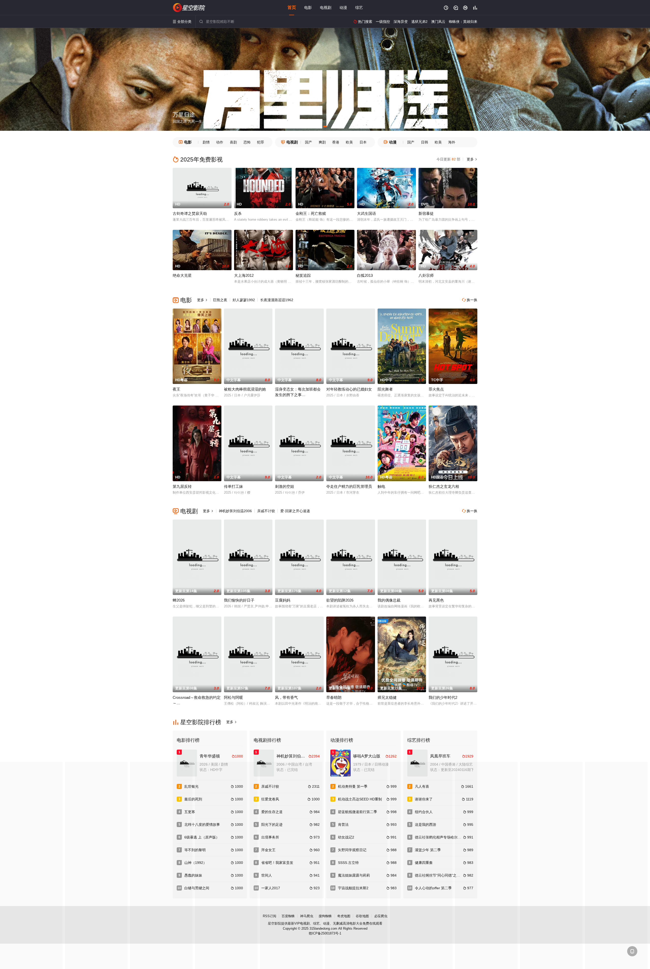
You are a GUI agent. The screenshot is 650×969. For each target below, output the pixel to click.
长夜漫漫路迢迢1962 (276, 300)
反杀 (238, 213)
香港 (335, 142)
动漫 (343, 7)
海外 (451, 142)
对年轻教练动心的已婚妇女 (349, 389)
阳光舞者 (385, 389)
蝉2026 (179, 600)
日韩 (424, 142)
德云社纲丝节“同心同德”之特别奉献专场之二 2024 (454, 875)
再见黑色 (436, 600)
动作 (219, 142)
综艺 (359, 7)
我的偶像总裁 (389, 600)
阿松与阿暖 (233, 697)
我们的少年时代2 (443, 697)
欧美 (349, 142)
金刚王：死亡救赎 (311, 213)
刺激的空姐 (284, 486)
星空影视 (189, 7)
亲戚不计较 (266, 511)
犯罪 (260, 142)
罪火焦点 (436, 389)
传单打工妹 (233, 486)
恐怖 (247, 142)
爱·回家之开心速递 (295, 511)
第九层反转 (182, 486)
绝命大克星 (182, 275)
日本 (363, 142)
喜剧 (233, 142)
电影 (308, 7)
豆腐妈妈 (282, 600)
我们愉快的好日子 (239, 600)
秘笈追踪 (303, 275)
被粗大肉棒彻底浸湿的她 (245, 389)
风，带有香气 (286, 697)
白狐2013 (365, 275)
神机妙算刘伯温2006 (235, 511)
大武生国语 (366, 213)
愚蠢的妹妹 (193, 875)
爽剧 (322, 142)
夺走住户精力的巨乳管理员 (349, 486)
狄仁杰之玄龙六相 (444, 486)
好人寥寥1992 (244, 300)
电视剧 (325, 7)
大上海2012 (244, 275)
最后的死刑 (193, 799)
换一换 (469, 300)
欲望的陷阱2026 (339, 600)
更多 (471, 159)
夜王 (176, 389)
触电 (381, 486)
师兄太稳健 (387, 697)
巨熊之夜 (220, 300)
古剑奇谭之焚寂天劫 (190, 213)
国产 (308, 142)
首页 (291, 7)
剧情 (206, 142)
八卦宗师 (426, 275)
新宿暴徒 (426, 213)
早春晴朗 (334, 697)
